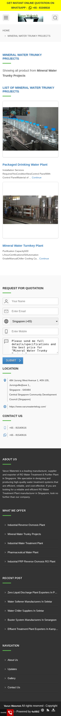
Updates (12, 669)
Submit (11, 360)
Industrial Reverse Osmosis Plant (26, 524)
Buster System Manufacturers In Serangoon (32, 619)
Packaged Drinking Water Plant (25, 164)
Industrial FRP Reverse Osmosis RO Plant (31, 561)
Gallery (12, 678)
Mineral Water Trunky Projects (24, 534)
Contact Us (14, 687)
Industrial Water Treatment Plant (25, 543)
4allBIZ (35, 711)
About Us (13, 659)
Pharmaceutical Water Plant (23, 552)
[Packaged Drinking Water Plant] (30, 129)
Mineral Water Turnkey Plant (23, 245)
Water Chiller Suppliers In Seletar (26, 610)
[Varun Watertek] (30, 17)
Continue (37, 177)
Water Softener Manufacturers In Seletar (30, 601)
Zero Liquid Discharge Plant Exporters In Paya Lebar (33, 592)
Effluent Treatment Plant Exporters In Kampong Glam (33, 629)
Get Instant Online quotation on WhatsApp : (30, 5)
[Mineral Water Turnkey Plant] (30, 210)
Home (6, 30)
